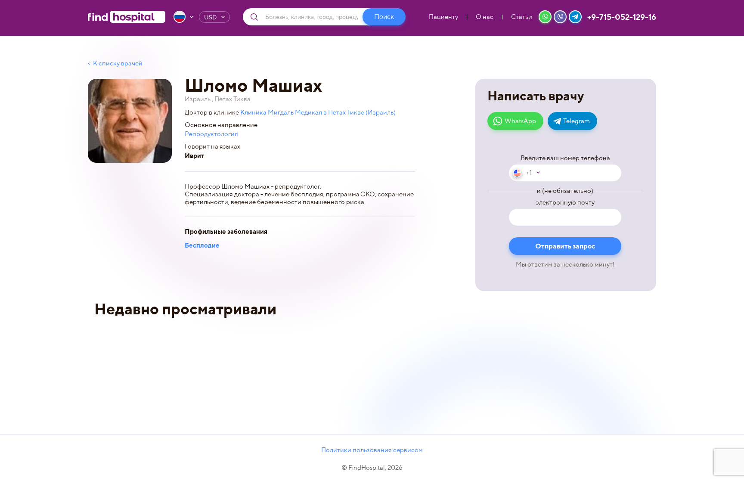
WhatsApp (520, 121)
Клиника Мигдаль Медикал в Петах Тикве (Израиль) (318, 112)
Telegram (576, 121)
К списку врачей (118, 63)
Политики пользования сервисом (372, 450)
